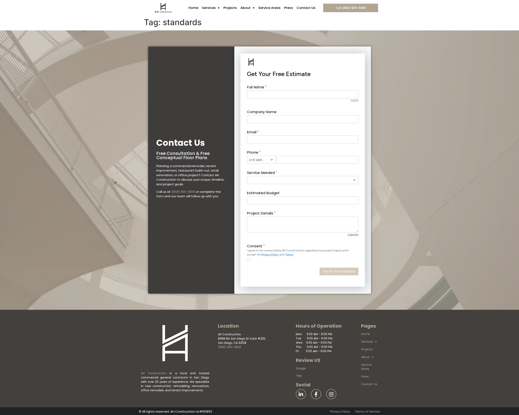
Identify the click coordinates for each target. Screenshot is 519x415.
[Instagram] (331, 394)
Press (288, 7)
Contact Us (306, 7)
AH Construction (153, 373)
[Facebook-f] (316, 394)
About (245, 7)
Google (301, 368)
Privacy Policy (340, 411)
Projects (230, 7)
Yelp (299, 376)
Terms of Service (367, 411)
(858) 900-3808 (183, 192)
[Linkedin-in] (301, 394)
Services (209, 7)
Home (193, 7)
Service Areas (269, 7)
